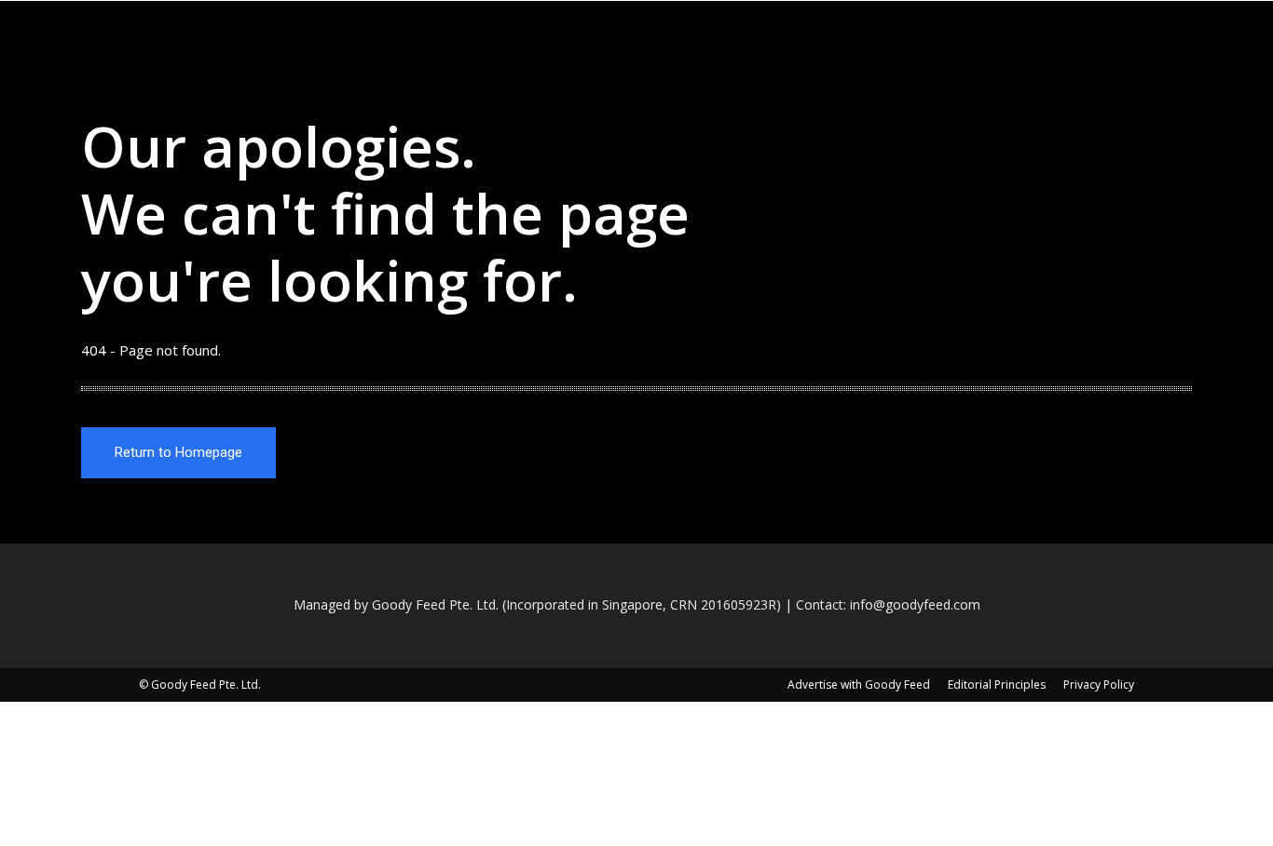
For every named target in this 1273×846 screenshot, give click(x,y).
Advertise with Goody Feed (858, 684)
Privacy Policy (1098, 684)
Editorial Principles (997, 684)
